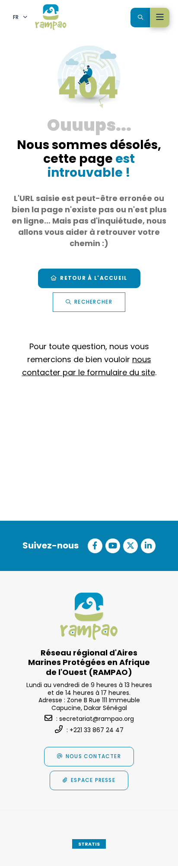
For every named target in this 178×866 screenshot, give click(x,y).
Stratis (89, 843)
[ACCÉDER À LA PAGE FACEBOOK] (95, 546)
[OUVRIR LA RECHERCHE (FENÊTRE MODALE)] (140, 17)
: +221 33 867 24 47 (95, 730)
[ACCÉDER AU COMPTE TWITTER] (130, 546)
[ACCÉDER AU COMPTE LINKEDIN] (148, 546)
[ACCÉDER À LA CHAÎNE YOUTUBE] (113, 546)
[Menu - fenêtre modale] (159, 17)
